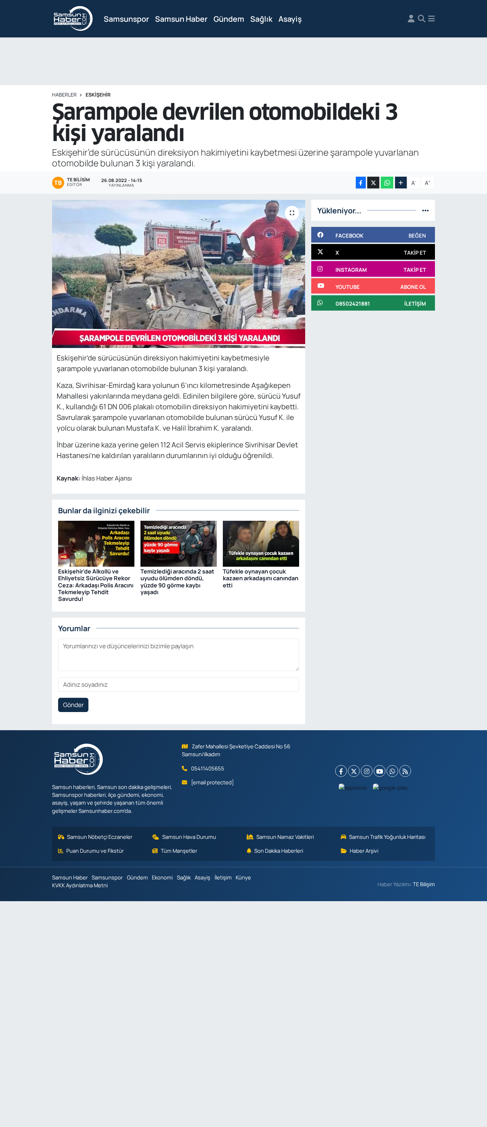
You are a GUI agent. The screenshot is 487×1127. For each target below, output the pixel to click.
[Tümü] (425, 210)
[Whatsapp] (392, 771)
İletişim (223, 877)
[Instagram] (367, 771)
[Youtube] (379, 771)
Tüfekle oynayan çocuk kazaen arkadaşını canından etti (260, 578)
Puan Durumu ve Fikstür (95, 850)
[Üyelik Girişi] (411, 19)
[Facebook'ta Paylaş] (361, 182)
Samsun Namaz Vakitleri (285, 836)
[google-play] (390, 787)
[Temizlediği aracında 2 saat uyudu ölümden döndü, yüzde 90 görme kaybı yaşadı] (178, 543)
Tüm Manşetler (179, 850)
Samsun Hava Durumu (189, 836)
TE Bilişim (424, 884)
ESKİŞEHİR (98, 94)
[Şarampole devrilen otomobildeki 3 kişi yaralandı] (179, 274)
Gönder (73, 705)
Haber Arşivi (364, 850)
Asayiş (290, 19)
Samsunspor (126, 19)
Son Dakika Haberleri (278, 850)
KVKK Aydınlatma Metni (80, 885)
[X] (354, 771)
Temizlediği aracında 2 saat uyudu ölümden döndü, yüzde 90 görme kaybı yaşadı (177, 581)
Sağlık (261, 19)
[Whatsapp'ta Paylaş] (387, 182)
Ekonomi (162, 877)
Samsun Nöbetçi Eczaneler (99, 836)
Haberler (64, 94)
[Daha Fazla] (401, 182)
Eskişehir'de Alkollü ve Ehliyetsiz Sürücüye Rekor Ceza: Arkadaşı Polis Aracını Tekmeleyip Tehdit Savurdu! (95, 585)
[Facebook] (341, 771)
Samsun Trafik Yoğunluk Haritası (387, 836)
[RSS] (405, 771)
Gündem (229, 19)
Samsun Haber (181, 19)
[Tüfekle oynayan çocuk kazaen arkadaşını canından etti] (261, 543)
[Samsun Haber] (73, 19)
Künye (243, 877)
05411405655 (207, 768)
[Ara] (421, 19)
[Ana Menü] (431, 19)
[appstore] (353, 787)
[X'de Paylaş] (373, 182)
